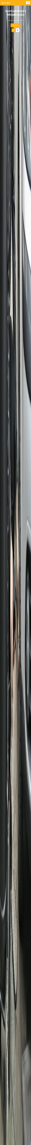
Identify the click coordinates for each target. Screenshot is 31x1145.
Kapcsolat (15, 25)
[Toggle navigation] (28, 2)
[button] (13, 30)
